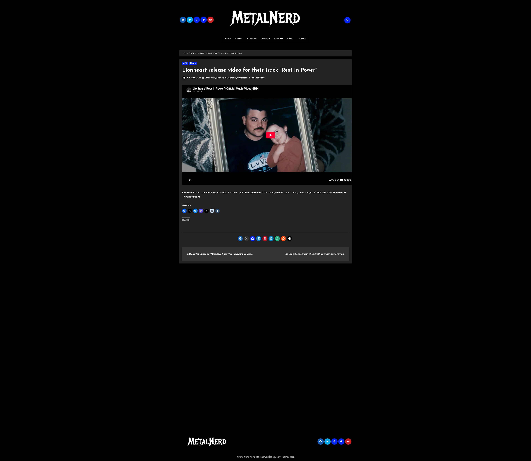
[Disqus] (265, 306)
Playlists (278, 39)
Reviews (265, 39)
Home (227, 39)
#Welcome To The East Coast (251, 78)
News (193, 63)
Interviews (251, 39)
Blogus (274, 457)
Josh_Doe (196, 78)
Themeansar (287, 457)
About (290, 39)
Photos (238, 39)
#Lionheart (230, 78)
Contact (302, 39)
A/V (185, 63)
